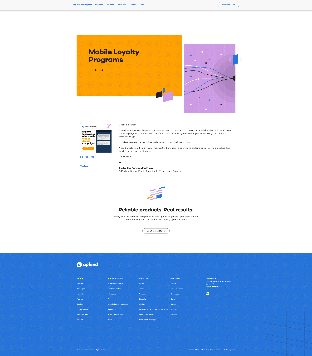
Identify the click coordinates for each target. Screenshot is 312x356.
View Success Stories (156, 231)
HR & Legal (112, 294)
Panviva (80, 299)
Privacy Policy (194, 350)
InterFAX (80, 294)
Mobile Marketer (127, 124)
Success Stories (177, 289)
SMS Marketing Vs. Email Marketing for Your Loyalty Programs (151, 171)
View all (80, 319)
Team (141, 289)
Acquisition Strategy (147, 319)
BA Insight (81, 289)
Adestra (80, 284)
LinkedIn (207, 293)
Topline (84, 166)
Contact (174, 309)
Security (142, 299)
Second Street (82, 314)
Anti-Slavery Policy (229, 350)
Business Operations (116, 284)
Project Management (116, 314)
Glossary (174, 304)
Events (173, 284)
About (141, 284)
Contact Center (114, 289)
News (173, 299)
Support (174, 314)
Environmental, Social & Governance (153, 309)
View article (125, 156)
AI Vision (142, 304)
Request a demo (228, 5)
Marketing (112, 309)
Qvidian (80, 304)
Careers (142, 294)
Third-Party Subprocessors (210, 350)
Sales (110, 319)
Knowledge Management (118, 304)
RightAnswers (82, 309)
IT (108, 299)
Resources (175, 294)
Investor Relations (146, 314)
